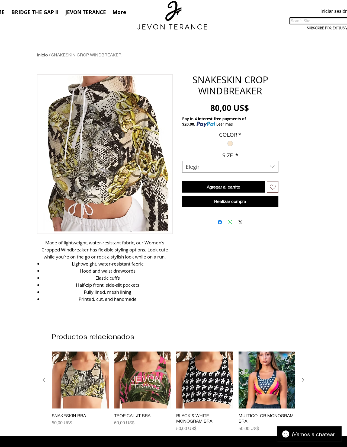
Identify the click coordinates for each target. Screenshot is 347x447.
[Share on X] (240, 222)
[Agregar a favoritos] (272, 187)
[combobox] (230, 167)
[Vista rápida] (80, 380)
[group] (173, 391)
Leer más (224, 124)
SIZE (230, 155)
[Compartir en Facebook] (220, 222)
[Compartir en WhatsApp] (230, 222)
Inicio (42, 54)
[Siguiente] (303, 379)
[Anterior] (44, 379)
